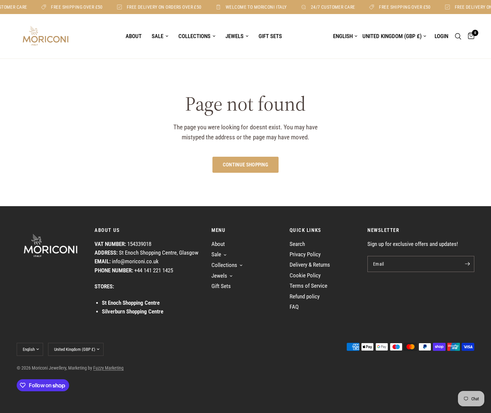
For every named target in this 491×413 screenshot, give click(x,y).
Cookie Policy (305, 275)
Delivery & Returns (310, 265)
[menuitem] (134, 36)
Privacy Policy (305, 254)
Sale (157, 36)
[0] (469, 36)
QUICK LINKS (305, 230)
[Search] (458, 36)
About (134, 36)
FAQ (294, 307)
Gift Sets (270, 36)
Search (297, 244)
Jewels (234, 36)
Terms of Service (308, 286)
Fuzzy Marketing (108, 368)
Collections (194, 36)
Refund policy (305, 296)
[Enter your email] (467, 264)
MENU (218, 230)
